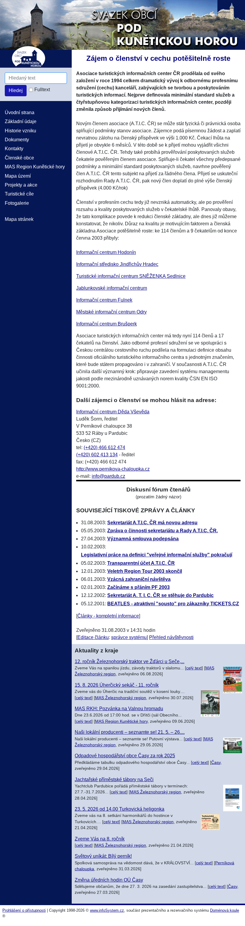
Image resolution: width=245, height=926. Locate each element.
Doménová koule (224, 910)
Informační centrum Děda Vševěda (112, 411)
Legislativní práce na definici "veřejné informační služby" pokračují (156, 554)
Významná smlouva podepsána (143, 538)
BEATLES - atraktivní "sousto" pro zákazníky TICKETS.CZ (173, 603)
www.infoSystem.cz (107, 910)
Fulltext (42, 89)
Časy (215, 762)
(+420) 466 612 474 (104, 447)
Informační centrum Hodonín (106, 252)
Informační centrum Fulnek (104, 300)
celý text (194, 668)
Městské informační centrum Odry (111, 311)
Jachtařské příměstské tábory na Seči (114, 779)
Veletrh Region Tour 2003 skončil (144, 571)
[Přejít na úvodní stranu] (122, 24)
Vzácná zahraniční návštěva (139, 579)
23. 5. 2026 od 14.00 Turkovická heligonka (119, 809)
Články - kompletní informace (108, 615)
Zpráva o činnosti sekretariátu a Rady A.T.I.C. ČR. (162, 530)
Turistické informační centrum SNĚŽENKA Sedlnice (131, 276)
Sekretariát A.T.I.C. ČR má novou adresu (152, 522)
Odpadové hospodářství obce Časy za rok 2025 (125, 755)
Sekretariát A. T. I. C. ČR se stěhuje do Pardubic (160, 595)
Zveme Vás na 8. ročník (100, 838)
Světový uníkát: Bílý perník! (103, 856)
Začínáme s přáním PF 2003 (138, 587)
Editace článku (93, 637)
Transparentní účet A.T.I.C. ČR (141, 563)
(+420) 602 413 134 (97, 454)
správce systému (129, 637)
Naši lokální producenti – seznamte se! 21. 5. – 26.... (130, 732)
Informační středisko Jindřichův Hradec (117, 264)
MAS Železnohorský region (120, 698)
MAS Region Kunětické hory (121, 721)
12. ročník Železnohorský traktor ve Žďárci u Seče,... (129, 661)
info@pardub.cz (108, 476)
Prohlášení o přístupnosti (24, 910)
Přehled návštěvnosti (171, 637)
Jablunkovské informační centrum (111, 288)
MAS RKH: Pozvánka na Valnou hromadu (119, 708)
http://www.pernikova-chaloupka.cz (113, 468)
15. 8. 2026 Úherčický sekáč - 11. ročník (117, 685)
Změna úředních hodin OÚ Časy (109, 879)
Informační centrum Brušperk (106, 323)
